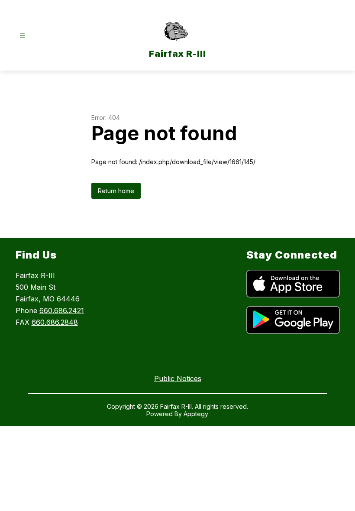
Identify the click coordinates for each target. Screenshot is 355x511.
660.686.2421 (61, 310)
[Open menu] (22, 36)
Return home (116, 190)
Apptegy (196, 413)
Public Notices (177, 378)
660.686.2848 (55, 322)
